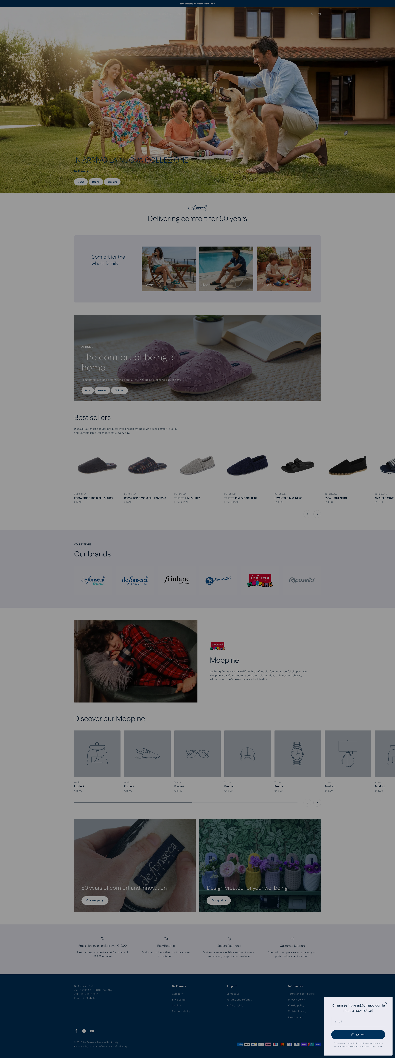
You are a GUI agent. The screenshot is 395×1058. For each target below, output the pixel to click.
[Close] (386, 1003)
